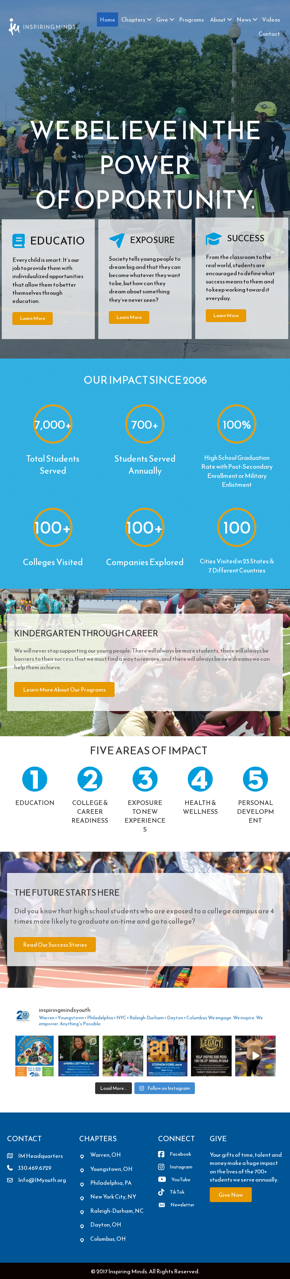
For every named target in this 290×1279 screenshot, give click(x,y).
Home (107, 19)
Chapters (133, 19)
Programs (191, 19)
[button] (149, 19)
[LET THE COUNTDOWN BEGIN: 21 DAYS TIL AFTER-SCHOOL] (255, 1056)
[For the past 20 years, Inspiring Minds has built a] (211, 1056)
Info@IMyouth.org (42, 1180)
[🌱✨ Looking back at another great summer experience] (123, 1056)
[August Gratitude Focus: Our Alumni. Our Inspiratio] (78, 1056)
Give (162, 19)
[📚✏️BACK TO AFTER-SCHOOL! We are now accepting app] (34, 1056)
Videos (271, 19)
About (218, 19)
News (244, 19)
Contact (269, 33)
